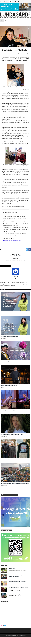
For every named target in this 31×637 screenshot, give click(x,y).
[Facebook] (13, 1)
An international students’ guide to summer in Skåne (19, 594)
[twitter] (27, 249)
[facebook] (29, 249)
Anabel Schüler (12, 595)
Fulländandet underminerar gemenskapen (9, 336)
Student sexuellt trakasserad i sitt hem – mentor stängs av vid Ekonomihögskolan (18, 588)
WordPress (23, 635)
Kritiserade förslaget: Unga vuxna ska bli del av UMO (11, 459)
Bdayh (14, 635)
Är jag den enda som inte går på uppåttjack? (18, 581)
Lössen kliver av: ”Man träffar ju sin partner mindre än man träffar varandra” (19, 575)
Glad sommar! (12, 568)
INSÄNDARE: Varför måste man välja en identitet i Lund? (12, 434)
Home (2, 23)
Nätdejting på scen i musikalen (8, 410)
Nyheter (5, 23)
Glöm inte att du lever (5, 312)
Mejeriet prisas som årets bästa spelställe (9, 385)
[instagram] (18, 1)
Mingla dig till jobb (15, 255)
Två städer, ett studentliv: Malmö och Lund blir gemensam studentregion (15, 483)
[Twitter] (15, 1)
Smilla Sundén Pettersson (15, 570)
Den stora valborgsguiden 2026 (7, 361)
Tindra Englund (4, 53)
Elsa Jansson (12, 590)
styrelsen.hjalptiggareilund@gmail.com (12, 240)
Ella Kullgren (12, 582)
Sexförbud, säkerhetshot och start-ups (15, 259)
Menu (6, 20)
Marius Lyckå (12, 577)
